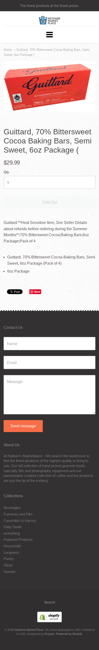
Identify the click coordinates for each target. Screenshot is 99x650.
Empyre (49, 634)
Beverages (12, 508)
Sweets (9, 572)
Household (12, 546)
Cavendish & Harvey (20, 521)
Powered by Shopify (69, 634)
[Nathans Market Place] (49, 22)
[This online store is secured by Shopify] (49, 620)
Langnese (11, 552)
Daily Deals (13, 527)
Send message (23, 426)
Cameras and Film (18, 514)
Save (37, 291)
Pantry (9, 559)
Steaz (8, 565)
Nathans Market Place (29, 629)
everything (12, 533)
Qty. (7, 172)
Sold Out (49, 202)
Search (49, 602)
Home (8, 49)
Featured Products (18, 539)
